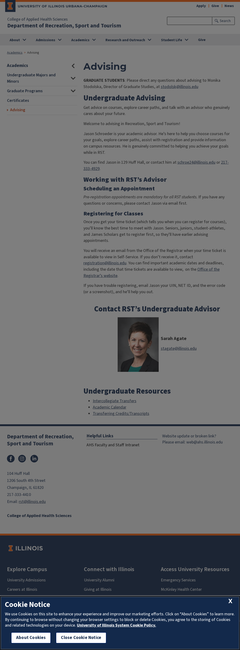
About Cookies (31, 638)
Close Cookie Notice (81, 638)
